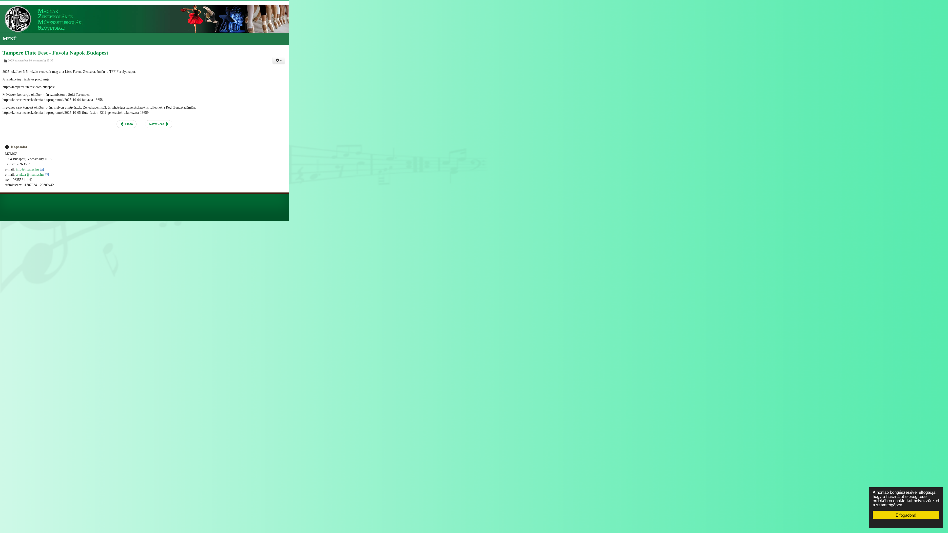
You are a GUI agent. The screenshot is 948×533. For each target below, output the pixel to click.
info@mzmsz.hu (27, 169)
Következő (486, 124)
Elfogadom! (906, 515)
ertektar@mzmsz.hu (30, 174)
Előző (457, 124)
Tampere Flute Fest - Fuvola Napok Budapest (55, 53)
